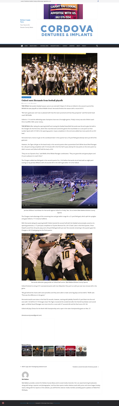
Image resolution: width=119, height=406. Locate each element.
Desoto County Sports (26, 97)
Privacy (84, 45)
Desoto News (33, 45)
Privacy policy (57, 403)
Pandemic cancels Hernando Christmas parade (85, 367)
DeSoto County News (25, 21)
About (78, 45)
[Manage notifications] (3, 403)
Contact (65, 45)
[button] (37, 46)
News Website (23, 403)
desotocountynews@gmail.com (31, 315)
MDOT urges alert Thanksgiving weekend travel (34, 366)
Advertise (71, 45)
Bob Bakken (34, 103)
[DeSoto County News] (22, 45)
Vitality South (31, 403)
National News (44, 45)
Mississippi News (55, 45)
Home (26, 45)
